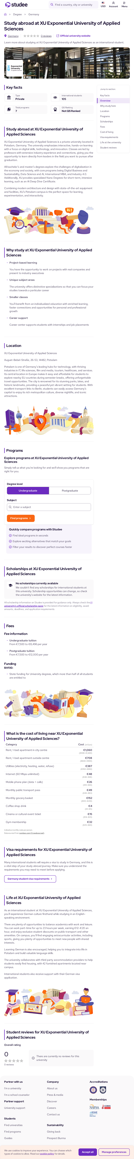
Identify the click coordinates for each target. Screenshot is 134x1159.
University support (14, 1108)
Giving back (53, 1131)
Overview (105, 100)
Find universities (13, 1125)
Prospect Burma (56, 1138)
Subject (11, 500)
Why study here (108, 105)
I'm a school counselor (16, 1095)
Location (104, 111)
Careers (51, 1108)
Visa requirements (109, 137)
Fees (102, 126)
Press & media (55, 1095)
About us (52, 1088)
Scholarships (106, 121)
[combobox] (76, 4)
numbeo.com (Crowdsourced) (31, 833)
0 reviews (46, 36)
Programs (105, 116)
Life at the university (110, 142)
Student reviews (108, 147)
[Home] (6, 14)
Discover (52, 1101)
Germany (13, 36)
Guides (8, 1138)
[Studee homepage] (16, 4)
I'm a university (12, 1088)
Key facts (105, 95)
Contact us (53, 1114)
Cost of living (106, 131)
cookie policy (47, 1153)
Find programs (12, 1131)
